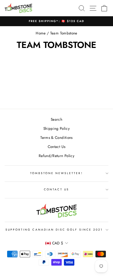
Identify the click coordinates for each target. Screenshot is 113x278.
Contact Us (56, 146)
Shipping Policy (56, 128)
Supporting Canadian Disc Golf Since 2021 (54, 230)
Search (56, 119)
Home (41, 33)
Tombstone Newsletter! (56, 173)
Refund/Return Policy (56, 155)
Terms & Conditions (56, 137)
